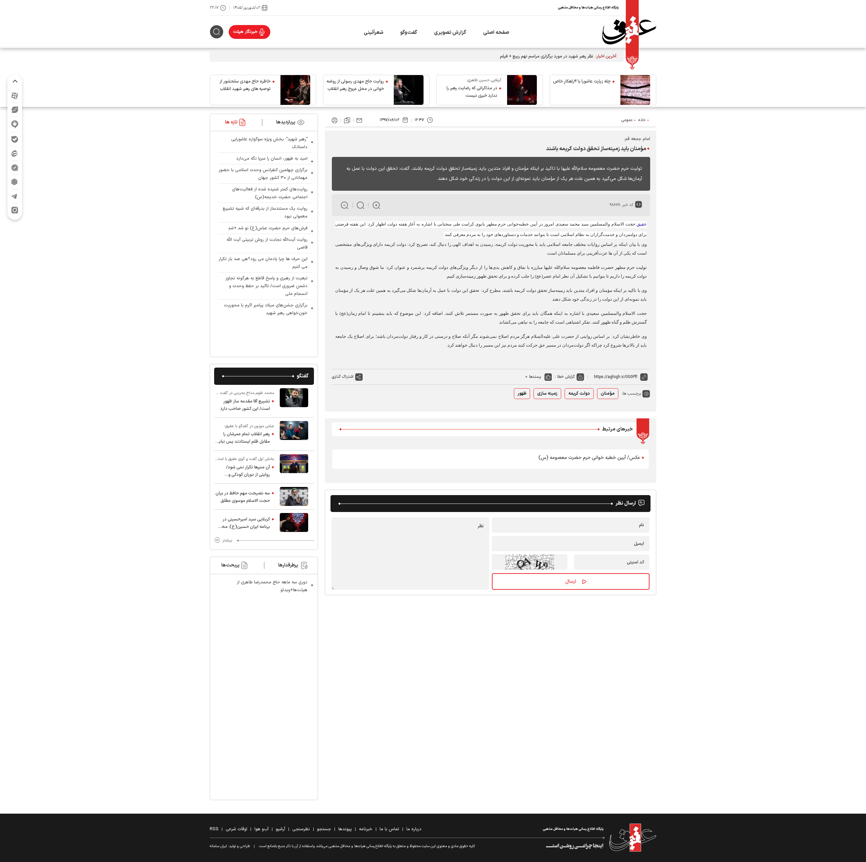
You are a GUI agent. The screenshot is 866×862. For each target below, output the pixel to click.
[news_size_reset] (360, 205)
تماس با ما (389, 829)
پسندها (535, 377)
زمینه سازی (547, 393)
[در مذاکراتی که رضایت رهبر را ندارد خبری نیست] (522, 90)
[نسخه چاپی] (334, 120)
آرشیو (280, 829)
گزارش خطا (566, 377)
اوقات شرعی (236, 829)
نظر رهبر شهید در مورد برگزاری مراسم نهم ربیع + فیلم (546, 56)
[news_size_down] (344, 205)
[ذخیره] (347, 120)
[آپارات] (14, 95)
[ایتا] (14, 153)
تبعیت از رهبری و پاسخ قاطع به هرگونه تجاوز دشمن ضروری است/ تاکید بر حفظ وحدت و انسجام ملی (266, 286)
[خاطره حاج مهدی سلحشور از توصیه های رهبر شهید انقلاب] (295, 90)
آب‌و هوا (261, 829)
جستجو (324, 829)
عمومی (627, 120)
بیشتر (227, 540)
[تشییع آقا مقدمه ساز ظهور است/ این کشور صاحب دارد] (294, 401)
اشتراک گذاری (343, 377)
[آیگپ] (14, 124)
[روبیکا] (14, 181)
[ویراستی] (15, 109)
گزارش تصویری (450, 33)
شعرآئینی (373, 33)
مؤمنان (608, 393)
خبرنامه (365, 829)
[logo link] (629, 32)
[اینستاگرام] (14, 210)
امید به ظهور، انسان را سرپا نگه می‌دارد (271, 158)
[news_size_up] (376, 205)
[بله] (14, 139)
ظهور (522, 393)
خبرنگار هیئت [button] (245, 31)
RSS (214, 829)
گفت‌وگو (408, 33)
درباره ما (413, 829)
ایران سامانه (218, 846)
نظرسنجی (301, 829)
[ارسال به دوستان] (359, 120)
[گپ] (14, 167)
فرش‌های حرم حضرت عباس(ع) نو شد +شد (267, 228)
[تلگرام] (14, 196)
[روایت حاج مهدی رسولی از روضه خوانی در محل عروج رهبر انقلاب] (409, 90)
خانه (642, 120)
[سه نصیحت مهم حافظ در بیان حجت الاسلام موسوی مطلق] (294, 496)
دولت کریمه (579, 393)
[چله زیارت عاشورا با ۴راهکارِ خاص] (635, 90)
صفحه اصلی (496, 33)
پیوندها (345, 829)
